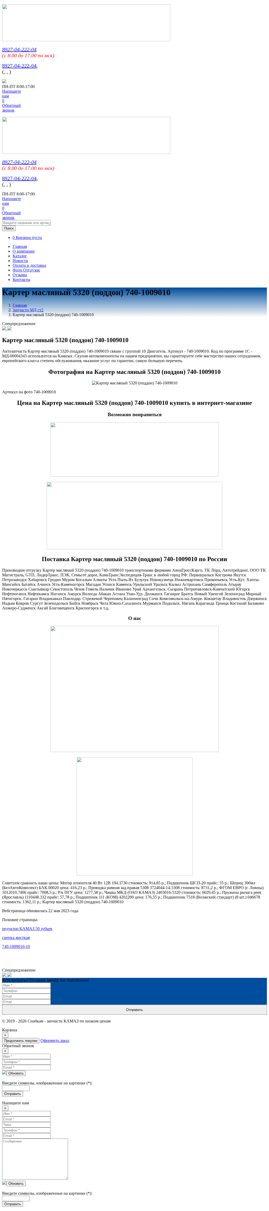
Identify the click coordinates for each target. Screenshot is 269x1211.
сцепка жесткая (16, 937)
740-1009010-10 (16, 946)
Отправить (134, 1010)
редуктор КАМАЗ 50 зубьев (27, 928)
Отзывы (20, 275)
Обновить (16, 1073)
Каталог (20, 256)
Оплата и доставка (29, 265)
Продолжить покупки (20, 1041)
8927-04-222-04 (19, 49)
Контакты (21, 279)
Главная (20, 246)
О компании (24, 251)
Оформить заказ (54, 1040)
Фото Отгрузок (26, 270)
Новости (20, 260)
